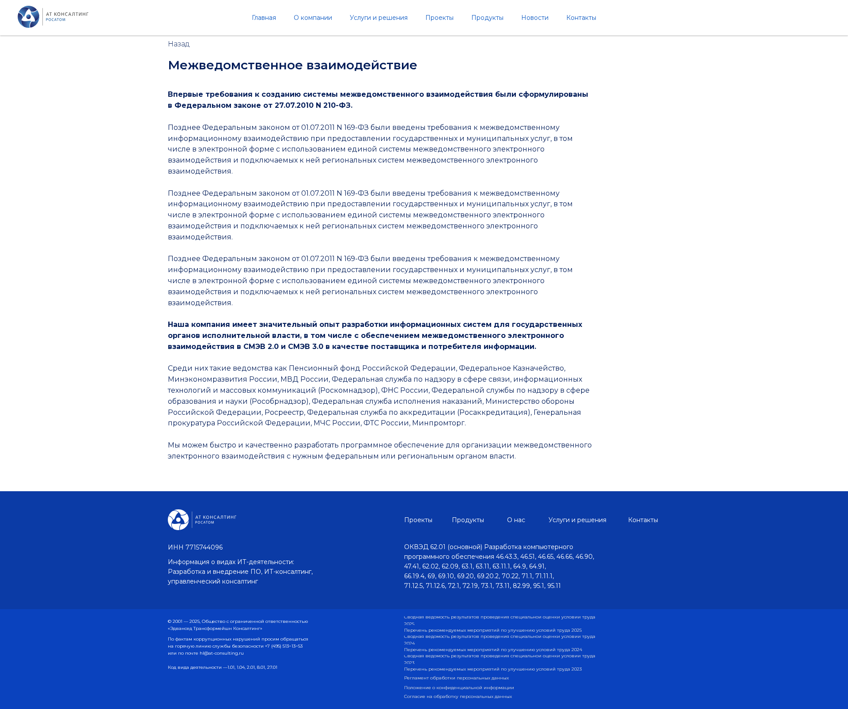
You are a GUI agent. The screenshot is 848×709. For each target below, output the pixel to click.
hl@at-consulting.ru (222, 653)
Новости (535, 18)
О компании (313, 18)
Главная (264, 18)
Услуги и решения (379, 18)
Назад (179, 44)
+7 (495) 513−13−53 (284, 646)
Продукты (487, 18)
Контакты (581, 18)
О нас (516, 520)
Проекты (439, 18)
